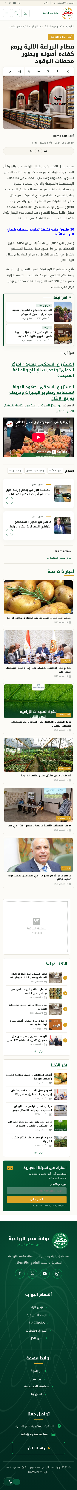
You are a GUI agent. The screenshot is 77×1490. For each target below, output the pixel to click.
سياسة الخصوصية (36, 1386)
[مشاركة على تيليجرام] (19, 71)
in (38, 71)
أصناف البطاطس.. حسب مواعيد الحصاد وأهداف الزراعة (39, 618)
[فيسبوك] (5, 3)
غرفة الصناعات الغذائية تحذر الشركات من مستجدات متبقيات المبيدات (41, 724)
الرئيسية (69, 27)
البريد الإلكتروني (58, 1184)
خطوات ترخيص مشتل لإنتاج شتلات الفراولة (46, 775)
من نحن (36, 1378)
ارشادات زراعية (37, 1315)
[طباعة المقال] (9, 71)
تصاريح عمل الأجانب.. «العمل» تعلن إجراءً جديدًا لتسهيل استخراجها (38, 670)
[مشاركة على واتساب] (29, 71)
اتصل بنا (36, 1394)
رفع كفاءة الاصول (35, 471)
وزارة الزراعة (15, 471)
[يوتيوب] (14, 3)
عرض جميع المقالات (59, 558)
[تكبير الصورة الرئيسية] (38, 102)
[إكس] (10, 3)
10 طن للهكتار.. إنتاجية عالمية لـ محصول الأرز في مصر (39, 825)
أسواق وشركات (36, 1330)
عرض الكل (36, 1338)
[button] (9, 1481)
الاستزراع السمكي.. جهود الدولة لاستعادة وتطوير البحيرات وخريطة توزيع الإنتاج (41, 392)
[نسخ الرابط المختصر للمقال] (68, 71)
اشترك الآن (36, 1199)
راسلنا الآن (39, 1448)
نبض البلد (36, 1307)
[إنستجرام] (19, 3)
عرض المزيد (36, 1051)
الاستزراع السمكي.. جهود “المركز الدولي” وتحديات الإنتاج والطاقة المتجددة (42, 370)
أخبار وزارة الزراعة (53, 27)
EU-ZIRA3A (36, 1323)
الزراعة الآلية (55, 471)
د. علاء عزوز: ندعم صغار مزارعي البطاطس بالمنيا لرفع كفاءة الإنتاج (39, 877)
